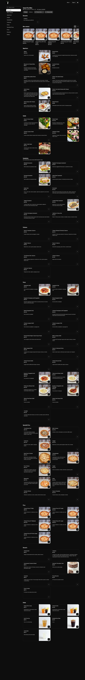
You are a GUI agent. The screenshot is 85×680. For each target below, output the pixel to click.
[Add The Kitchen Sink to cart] (48, 436)
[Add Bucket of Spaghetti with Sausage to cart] (77, 394)
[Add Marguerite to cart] (48, 487)
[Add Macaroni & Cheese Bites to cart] (48, 72)
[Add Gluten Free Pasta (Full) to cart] (77, 407)
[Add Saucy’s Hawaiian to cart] (77, 499)
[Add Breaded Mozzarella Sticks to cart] (48, 85)
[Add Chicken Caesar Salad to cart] (48, 140)
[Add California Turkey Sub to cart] (77, 221)
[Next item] (78, 26)
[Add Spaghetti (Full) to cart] (77, 294)
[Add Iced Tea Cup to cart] (48, 626)
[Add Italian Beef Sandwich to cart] (77, 184)
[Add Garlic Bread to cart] (48, 97)
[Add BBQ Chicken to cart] (77, 436)
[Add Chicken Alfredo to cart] (48, 499)
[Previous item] (75, 26)
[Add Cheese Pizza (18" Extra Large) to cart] (45, 38)
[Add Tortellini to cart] (48, 419)
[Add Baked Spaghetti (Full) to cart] (48, 319)
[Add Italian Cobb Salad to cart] (48, 152)
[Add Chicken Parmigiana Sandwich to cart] (48, 221)
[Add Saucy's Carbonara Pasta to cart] (77, 356)
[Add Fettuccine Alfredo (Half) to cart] (77, 381)
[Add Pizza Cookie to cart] (48, 597)
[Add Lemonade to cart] (48, 639)
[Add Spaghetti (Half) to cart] (48, 294)
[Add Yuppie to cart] (77, 474)
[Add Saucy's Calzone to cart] (77, 251)
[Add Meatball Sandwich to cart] (48, 171)
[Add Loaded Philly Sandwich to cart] (77, 209)
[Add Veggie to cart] (77, 449)
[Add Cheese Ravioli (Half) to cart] (48, 369)
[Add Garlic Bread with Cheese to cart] (48, 110)
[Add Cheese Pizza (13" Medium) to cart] (58, 38)
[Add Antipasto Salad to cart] (77, 140)
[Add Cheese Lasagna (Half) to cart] (48, 331)
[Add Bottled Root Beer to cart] (77, 626)
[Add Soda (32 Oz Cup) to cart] (48, 614)
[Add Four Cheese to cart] (48, 474)
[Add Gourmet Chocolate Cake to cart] (77, 571)
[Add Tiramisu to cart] (77, 559)
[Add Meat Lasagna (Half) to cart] (77, 344)
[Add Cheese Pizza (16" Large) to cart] (33, 38)
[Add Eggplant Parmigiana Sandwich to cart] (77, 171)
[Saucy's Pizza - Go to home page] (7, 2)
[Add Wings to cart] (48, 60)
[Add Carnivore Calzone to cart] (48, 276)
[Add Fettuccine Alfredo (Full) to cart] (48, 394)
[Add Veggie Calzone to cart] (48, 251)
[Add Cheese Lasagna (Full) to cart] (77, 331)
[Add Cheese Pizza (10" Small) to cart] (70, 38)
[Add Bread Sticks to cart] (77, 60)
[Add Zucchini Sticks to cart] (77, 72)
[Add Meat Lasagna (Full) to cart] (48, 356)
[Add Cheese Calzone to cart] (77, 264)
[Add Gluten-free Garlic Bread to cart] (77, 85)
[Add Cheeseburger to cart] (77, 461)
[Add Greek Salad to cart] (77, 127)
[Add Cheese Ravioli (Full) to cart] (77, 369)
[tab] (25, 12)
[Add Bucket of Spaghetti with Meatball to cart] (48, 381)
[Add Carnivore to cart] (48, 449)
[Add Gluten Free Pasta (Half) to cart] (48, 407)
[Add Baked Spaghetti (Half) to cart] (77, 306)
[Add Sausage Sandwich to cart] (48, 184)
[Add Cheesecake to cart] (48, 559)
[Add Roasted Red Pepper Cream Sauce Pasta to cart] (48, 344)
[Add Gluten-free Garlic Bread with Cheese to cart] (77, 97)
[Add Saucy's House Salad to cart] (48, 127)
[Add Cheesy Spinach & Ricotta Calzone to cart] (77, 239)
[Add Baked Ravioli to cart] (77, 110)
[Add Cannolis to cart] (48, 584)
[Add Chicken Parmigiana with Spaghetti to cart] (77, 319)
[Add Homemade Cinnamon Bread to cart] (48, 571)
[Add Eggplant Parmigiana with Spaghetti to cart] (48, 306)
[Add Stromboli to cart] (77, 196)
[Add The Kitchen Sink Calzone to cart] (48, 264)
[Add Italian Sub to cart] (48, 196)
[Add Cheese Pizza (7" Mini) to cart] (48, 516)
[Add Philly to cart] (77, 487)
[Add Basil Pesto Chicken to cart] (48, 461)
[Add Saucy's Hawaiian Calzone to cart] (48, 239)
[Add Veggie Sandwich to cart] (48, 209)
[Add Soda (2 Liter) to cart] (77, 614)
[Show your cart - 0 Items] (77, 2)
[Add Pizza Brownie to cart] (77, 584)
